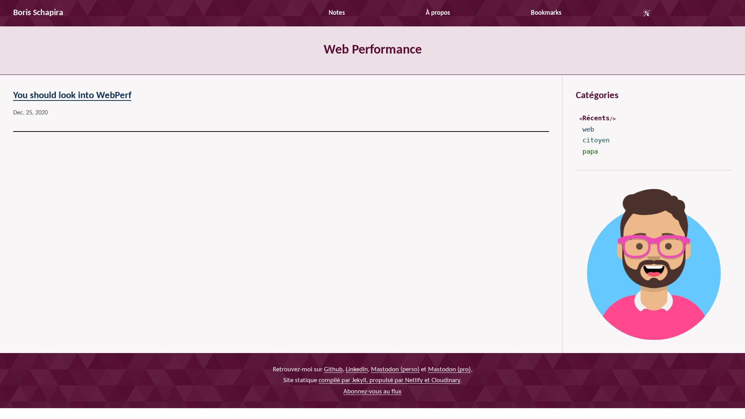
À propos (438, 13)
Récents (596, 118)
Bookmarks (546, 13)
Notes (337, 13)
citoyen (596, 140)
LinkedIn (357, 369)
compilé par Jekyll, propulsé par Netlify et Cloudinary (389, 380)
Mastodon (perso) (395, 369)
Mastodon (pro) (449, 369)
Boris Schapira (38, 13)
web (588, 129)
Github (333, 369)
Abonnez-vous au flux (372, 391)
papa (590, 151)
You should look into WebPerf (72, 95)
